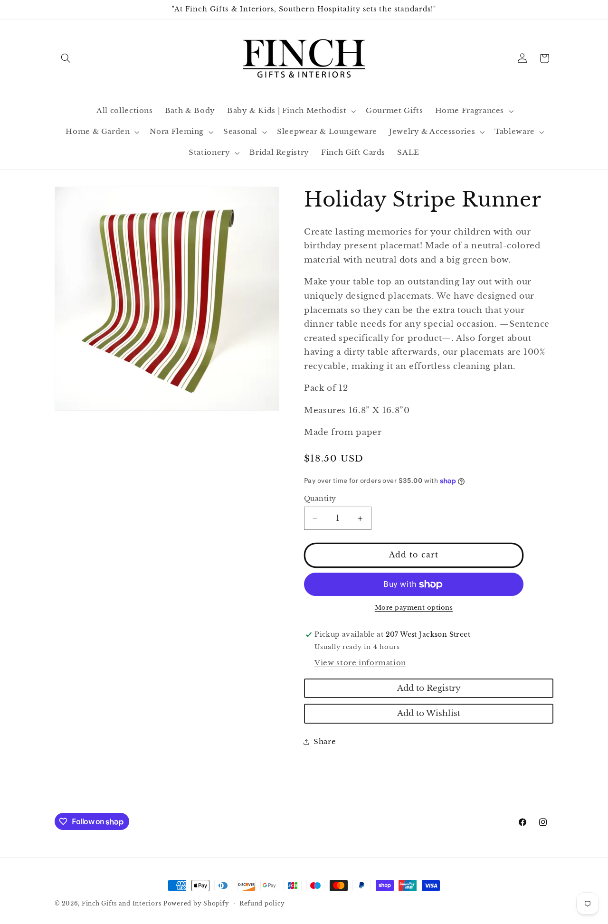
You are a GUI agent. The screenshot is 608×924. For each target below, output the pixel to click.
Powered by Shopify (196, 903)
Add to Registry (429, 688)
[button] (65, 58)
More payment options (414, 607)
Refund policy (262, 903)
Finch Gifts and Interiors (121, 903)
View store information (360, 663)
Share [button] (325, 741)
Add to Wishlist (428, 713)
